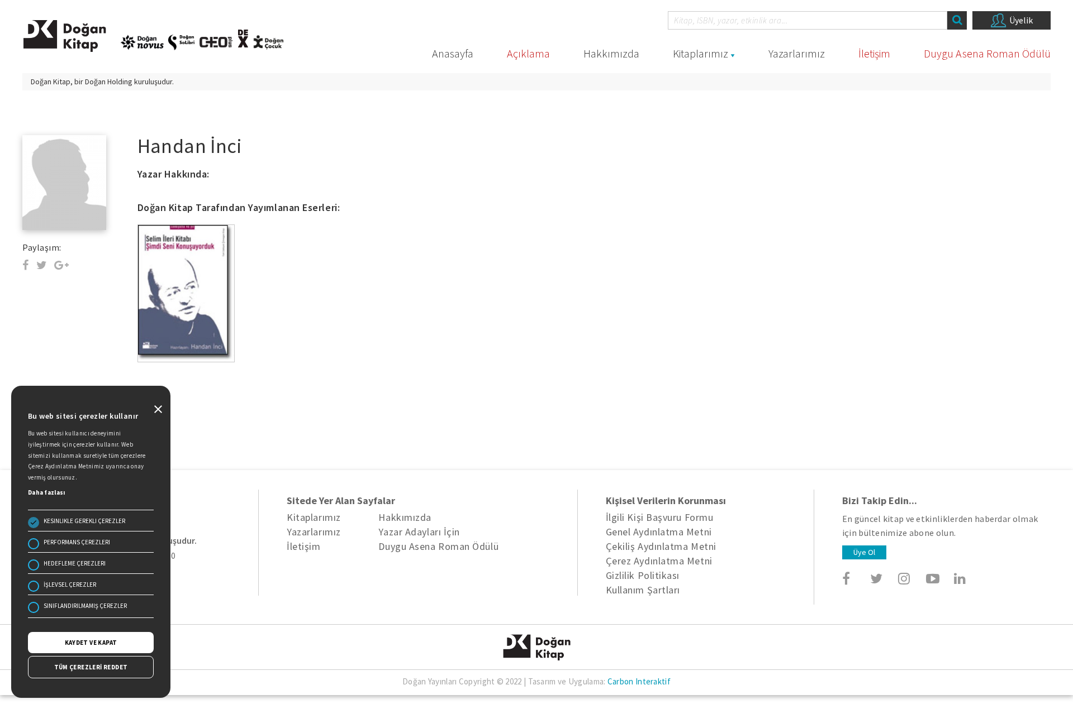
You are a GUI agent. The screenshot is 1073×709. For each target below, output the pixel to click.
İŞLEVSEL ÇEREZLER (70, 584)
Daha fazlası (46, 492)
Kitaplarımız (700, 53)
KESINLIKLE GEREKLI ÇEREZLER (84, 521)
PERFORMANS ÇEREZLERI (77, 542)
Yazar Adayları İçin (418, 531)
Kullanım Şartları (643, 589)
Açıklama (528, 53)
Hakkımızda (611, 53)
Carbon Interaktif (639, 681)
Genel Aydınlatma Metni (659, 531)
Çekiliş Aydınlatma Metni (661, 546)
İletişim (874, 53)
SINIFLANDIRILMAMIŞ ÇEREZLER (85, 606)
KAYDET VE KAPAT (91, 642)
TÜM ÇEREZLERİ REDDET (91, 667)
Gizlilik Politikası (643, 575)
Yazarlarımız (796, 53)
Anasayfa (452, 53)
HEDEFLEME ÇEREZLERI (75, 563)
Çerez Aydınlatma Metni (659, 560)
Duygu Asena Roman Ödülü (987, 53)
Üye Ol (864, 552)
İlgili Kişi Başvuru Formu (660, 517)
